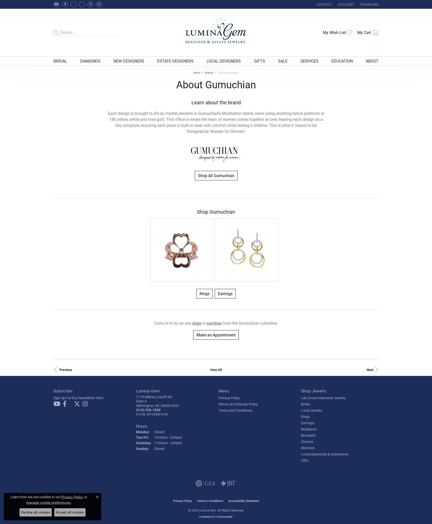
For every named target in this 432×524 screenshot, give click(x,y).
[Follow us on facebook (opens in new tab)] (65, 5)
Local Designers (223, 61)
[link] (324, 4)
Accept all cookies (70, 512)
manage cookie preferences (48, 502)
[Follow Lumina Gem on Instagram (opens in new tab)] (99, 5)
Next (370, 369)
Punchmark (224, 516)
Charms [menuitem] (307, 441)
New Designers (129, 61)
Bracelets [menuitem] (308, 435)
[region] (216, 250)
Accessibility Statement (243, 501)
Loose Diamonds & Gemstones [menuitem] (324, 454)
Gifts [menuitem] (304, 460)
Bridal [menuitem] (305, 404)
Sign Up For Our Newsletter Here (78, 397)
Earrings (225, 293)
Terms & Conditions (210, 501)
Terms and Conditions (235, 410)
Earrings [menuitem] (307, 422)
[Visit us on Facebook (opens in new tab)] (73, 5)
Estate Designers (175, 61)
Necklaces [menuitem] (309, 429)
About (372, 61)
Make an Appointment (216, 334)
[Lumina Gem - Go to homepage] (216, 32)
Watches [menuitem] (307, 447)
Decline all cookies (35, 512)
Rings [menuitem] (305, 416)
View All (216, 369)
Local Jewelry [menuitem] (311, 410)
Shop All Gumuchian (216, 175)
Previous (66, 369)
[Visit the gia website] (206, 483)
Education (342, 61)
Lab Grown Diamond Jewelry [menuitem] (323, 397)
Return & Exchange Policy (238, 404)
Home (197, 72)
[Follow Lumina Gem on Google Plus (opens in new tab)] (82, 5)
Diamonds (90, 61)
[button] (345, 4)
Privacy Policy (229, 397)
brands (209, 72)
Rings (205, 293)
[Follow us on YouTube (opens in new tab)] (57, 5)
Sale (283, 61)
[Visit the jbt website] (228, 483)
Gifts (259, 61)
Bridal (60, 61)
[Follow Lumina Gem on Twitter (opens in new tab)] (91, 5)
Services (309, 61)
